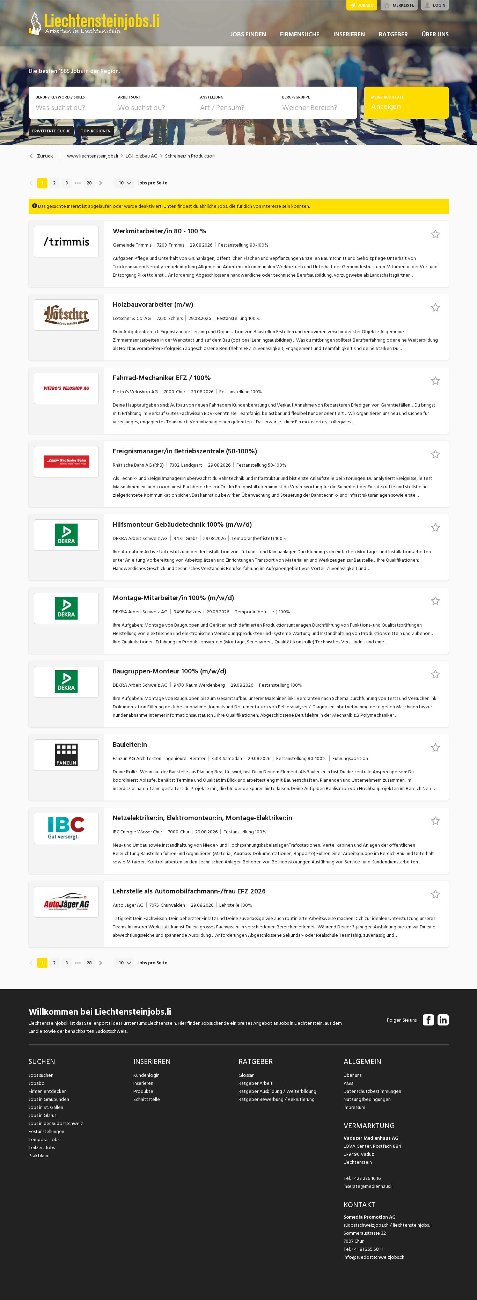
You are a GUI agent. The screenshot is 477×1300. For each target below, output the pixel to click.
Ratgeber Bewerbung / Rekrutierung (277, 1099)
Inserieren (143, 1083)
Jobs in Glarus (42, 1115)
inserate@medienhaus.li (368, 1186)
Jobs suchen (41, 1075)
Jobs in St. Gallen (46, 1107)
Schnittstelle (146, 1099)
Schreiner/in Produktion (190, 156)
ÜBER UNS (435, 34)
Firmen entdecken (48, 1091)
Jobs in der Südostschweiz (56, 1123)
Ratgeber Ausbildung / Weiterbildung (277, 1091)
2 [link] (54, 183)
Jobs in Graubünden (49, 1099)
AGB (348, 1083)
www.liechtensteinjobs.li (92, 156)
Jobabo (37, 1083)
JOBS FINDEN (248, 34)
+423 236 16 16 (366, 1178)
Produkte (143, 1091)
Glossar (246, 1075)
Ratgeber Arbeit (256, 1083)
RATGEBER (393, 34)
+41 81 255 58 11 (367, 1249)
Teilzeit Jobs (42, 1148)
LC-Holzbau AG (141, 156)
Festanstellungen (46, 1131)
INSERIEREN (349, 34)
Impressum (354, 1107)
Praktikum (39, 1156)
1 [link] (42, 183)
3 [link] (67, 183)
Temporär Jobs (44, 1139)
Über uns (352, 1075)
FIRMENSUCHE (300, 34)
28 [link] (89, 183)
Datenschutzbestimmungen (372, 1091)
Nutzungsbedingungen (367, 1099)
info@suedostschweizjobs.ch (374, 1257)
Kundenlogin (146, 1075)
